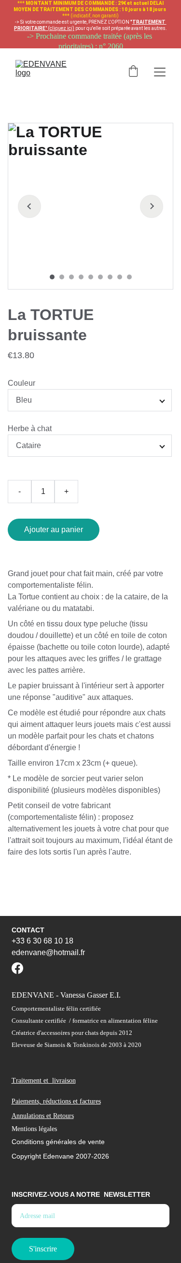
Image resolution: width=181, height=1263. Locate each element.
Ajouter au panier (53, 529)
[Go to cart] (133, 72)
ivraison (65, 1080)
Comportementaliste (38, 1008)
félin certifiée (83, 1008)
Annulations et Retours (43, 1115)
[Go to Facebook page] (17, 968)
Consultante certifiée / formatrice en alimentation (76, 1020)
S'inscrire (43, 1249)
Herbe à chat (30, 428)
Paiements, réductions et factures (56, 1101)
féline (149, 1020)
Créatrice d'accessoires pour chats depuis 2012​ (72, 1032)
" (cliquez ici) (59, 28)
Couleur (21, 383)
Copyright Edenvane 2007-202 (58, 1156)
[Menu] (160, 72)
